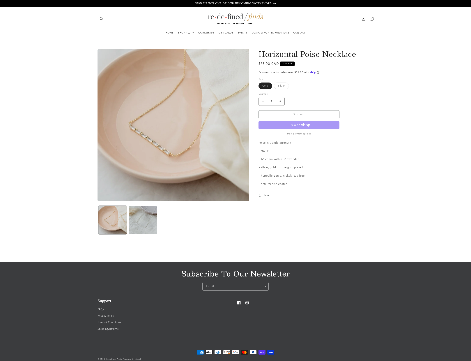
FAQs (101, 309)
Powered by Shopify (133, 359)
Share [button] (266, 195)
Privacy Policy (106, 316)
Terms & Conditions (109, 322)
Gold (267, 86)
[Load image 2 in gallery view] (143, 220)
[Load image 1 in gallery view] (112, 220)
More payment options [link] (299, 134)
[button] (102, 19)
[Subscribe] (264, 286)
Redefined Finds (114, 359)
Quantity (263, 94)
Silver (283, 86)
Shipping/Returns (108, 328)
